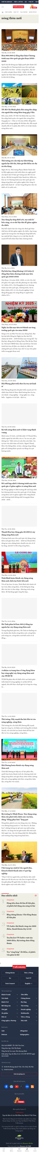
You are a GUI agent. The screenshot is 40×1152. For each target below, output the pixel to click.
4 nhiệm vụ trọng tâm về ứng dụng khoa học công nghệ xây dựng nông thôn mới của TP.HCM (18, 673)
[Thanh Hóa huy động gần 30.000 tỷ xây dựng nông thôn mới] (19, 516)
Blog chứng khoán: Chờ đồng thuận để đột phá (22, 916)
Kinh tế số (33, 12)
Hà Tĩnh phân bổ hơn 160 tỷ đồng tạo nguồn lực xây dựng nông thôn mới (17, 625)
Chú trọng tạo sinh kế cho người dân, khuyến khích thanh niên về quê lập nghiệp (16, 871)
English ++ (28, 983)
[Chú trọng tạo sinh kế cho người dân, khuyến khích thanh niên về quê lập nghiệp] (19, 852)
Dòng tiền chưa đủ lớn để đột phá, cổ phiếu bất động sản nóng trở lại (21, 904)
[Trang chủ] (2, 12)
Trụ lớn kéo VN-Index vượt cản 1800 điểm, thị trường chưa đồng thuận (20, 940)
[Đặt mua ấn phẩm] (33, 6)
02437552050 (8, 1069)
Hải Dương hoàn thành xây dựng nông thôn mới (17, 767)
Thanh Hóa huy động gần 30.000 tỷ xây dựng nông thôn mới (18, 533)
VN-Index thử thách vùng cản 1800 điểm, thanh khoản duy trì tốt (21, 927)
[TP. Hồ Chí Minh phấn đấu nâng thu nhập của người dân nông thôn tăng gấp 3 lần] (19, 93)
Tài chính (23, 12)
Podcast (4, 1034)
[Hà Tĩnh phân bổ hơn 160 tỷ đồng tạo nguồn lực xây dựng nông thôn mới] (19, 608)
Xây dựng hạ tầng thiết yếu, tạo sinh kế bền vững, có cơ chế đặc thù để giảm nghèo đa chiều (19, 222)
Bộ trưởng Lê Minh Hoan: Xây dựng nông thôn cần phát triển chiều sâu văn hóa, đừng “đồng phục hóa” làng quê (19, 817)
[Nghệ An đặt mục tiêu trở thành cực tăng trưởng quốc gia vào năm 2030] (19, 311)
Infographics (24, 1034)
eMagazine (24, 1031)
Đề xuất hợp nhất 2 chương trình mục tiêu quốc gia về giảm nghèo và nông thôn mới (18, 485)
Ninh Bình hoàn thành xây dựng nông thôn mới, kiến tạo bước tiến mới (17, 579)
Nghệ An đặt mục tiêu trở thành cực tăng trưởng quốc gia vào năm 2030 (18, 329)
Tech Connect (10, 983)
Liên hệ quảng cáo (19, 1074)
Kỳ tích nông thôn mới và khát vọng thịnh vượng (18, 431)
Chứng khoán (6, 2)
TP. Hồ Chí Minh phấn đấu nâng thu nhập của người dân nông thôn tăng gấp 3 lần (19, 111)
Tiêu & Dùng (18, 2)
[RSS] (32, 1086)
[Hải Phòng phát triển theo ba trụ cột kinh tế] (19, 368)
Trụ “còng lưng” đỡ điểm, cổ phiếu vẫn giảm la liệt (21, 953)
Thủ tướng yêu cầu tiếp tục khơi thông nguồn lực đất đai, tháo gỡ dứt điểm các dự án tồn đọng (19, 163)
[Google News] (11, 1086)
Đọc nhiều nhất (9, 896)
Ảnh (2, 1031)
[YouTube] (17, 1086)
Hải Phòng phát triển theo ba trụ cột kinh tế (18, 385)
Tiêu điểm (8, 12)
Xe (26, 2)
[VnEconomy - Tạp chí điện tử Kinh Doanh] (19, 967)
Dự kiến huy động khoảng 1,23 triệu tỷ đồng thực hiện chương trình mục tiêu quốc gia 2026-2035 (17, 274)
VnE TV (31, 2)
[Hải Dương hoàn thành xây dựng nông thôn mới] (19, 749)
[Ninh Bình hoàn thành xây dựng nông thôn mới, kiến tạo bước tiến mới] (19, 562)
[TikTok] (22, 1086)
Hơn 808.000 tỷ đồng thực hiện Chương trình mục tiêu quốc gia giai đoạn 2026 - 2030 (18, 58)
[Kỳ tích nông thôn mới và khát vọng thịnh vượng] (19, 414)
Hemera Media (28, 1143)
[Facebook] (6, 1086)
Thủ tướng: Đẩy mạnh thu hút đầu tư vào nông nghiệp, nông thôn (18, 720)
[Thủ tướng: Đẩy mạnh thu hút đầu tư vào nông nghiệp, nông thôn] (19, 703)
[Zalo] (27, 1086)
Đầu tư (16, 12)
